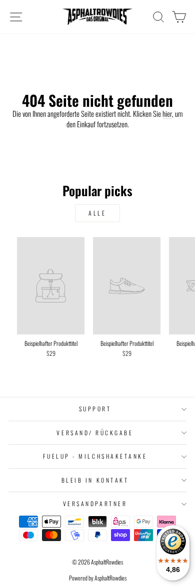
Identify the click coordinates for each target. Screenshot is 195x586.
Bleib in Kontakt (95, 480)
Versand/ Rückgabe (94, 432)
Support (95, 408)
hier (167, 113)
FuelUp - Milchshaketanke (95, 456)
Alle (97, 213)
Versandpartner (95, 503)
